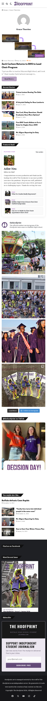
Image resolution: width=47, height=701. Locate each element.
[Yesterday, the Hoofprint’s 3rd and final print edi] (23, 385)
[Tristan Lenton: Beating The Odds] (8, 95)
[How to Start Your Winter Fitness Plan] (8, 532)
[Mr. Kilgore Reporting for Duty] (8, 135)
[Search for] (7, 4)
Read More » (9, 79)
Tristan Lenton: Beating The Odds (28, 92)
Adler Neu (10, 168)
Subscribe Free (23, 665)
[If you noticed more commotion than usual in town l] (23, 252)
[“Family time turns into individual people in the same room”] (8, 512)
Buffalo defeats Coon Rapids (15, 500)
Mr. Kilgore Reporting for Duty (27, 132)
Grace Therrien (23, 29)
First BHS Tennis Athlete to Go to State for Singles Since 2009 (28, 123)
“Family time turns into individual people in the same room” (28, 510)
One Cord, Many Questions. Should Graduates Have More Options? (29, 113)
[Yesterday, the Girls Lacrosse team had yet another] (23, 296)
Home (5, 10)
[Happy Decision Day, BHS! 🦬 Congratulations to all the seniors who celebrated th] (23, 446)
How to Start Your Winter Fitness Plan (30, 529)
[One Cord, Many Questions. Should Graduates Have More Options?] (8, 115)
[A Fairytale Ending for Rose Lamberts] (8, 105)
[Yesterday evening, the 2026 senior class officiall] (23, 341)
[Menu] (3, 4)
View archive (39, 152)
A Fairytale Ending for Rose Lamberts (30, 102)
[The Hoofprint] (23, 4)
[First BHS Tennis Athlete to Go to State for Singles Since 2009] (8, 125)
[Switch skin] (11, 4)
